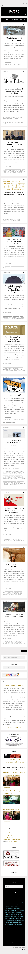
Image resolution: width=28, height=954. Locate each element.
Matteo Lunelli (19, 483)
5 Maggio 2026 (5, 226)
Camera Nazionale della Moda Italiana (12, 419)
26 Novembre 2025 (6, 272)
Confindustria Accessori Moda (17, 266)
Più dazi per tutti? (14, 395)
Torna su (13, 942)
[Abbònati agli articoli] (7, 675)
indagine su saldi (17, 64)
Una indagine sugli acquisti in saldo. (14, 39)
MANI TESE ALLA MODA (14, 565)
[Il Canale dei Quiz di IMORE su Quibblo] (18, 675)
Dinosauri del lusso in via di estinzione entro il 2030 (14, 195)
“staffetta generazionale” (13, 592)
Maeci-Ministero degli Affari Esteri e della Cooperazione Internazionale (13, 482)
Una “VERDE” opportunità (12, 837)
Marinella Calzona (6, 839)
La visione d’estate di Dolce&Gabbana (13, 924)
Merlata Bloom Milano (7, 65)
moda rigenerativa (16, 317)
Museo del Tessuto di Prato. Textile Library (14, 616)
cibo (7, 420)
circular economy (9, 641)
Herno (13, 539)
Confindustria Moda (13, 420)
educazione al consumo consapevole (14, 642)
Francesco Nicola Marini (8, 643)
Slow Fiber (11, 122)
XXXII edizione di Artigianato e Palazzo (13, 922)
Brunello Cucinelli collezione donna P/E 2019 (12, 538)
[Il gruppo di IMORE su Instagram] (9, 675)
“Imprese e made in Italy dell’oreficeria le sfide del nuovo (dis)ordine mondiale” (13, 367)
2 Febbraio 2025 (6, 492)
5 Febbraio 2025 (6, 427)
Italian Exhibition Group (8, 370)
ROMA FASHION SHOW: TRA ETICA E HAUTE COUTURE (13, 900)
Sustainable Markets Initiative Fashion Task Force (13, 318)
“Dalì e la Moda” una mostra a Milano (13, 896)
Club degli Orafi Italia (17, 369)
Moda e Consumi (8, 166)
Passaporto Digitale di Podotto (9, 121)
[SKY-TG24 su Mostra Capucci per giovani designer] (11, 804)
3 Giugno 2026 (5, 179)
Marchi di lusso (16, 220)
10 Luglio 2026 (5, 71)
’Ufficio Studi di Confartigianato (12, 365)
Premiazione (19, 685)
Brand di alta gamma (9, 219)
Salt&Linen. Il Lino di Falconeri (11, 906)
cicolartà (13, 117)
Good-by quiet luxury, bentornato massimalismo (14, 339)
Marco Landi (12, 483)
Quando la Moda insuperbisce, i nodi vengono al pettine (14, 241)
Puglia (22, 317)
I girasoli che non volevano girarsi (12, 904)
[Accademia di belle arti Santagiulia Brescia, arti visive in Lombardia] (11, 866)
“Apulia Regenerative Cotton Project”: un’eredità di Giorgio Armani (14, 289)
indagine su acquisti (9, 64)
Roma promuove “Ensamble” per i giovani (14, 916)
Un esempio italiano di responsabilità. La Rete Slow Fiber (14, 91)
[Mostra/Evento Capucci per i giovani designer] (11, 819)
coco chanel (14, 170)
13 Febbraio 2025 (6, 377)
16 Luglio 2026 (5, 24)
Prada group (12, 540)
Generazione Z (6, 220)
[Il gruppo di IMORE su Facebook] (12, 675)
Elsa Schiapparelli (10, 171)
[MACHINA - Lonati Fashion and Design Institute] (11, 859)
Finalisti (12, 685)
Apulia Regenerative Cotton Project (12, 314)
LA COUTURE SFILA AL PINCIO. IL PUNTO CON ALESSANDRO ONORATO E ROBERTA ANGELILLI (14, 910)
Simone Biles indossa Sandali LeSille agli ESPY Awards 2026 (14, 902)
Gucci (8, 172)
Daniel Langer (17, 219)
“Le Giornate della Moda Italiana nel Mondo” (14, 443)
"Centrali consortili (9, 591)
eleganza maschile (7, 539)
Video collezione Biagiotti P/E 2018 (14, 762)
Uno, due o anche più (16, 839)
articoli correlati (7, 787)
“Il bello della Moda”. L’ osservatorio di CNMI (14, 920)
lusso (11, 220)
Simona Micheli (15, 487)
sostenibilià (17, 122)
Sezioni (7, 685)
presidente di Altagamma (15, 484)
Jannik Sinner (13, 172)
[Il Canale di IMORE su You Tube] (15, 675)
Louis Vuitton (20, 172)
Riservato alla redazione (6, 5)
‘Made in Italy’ (7, 266)
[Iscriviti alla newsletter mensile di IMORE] (4, 675)
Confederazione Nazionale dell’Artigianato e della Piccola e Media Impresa (13, 476)
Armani (9, 170)
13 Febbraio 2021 (6, 601)
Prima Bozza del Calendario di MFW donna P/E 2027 (14, 898)
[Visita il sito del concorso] (3, 681)
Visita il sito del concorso (14, 727)
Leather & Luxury (17, 370)
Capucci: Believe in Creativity (11, 809)
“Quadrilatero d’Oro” (7, 369)
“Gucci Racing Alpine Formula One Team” (13, 169)
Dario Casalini (19, 117)
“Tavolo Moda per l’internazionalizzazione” (12, 472)
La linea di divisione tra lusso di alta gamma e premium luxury (14, 510)
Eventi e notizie (8, 468)
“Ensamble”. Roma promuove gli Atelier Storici (13, 914)
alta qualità (7, 117)
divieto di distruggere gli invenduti (10, 118)
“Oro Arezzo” (15, 368)
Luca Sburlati (5, 267)
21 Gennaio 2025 (6, 547)
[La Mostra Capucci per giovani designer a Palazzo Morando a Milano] (11, 785)
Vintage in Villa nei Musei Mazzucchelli (15, 832)
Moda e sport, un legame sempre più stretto (14, 144)
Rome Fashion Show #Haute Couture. (13, 912)
